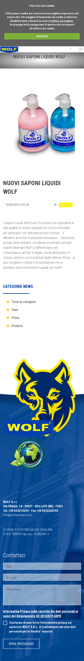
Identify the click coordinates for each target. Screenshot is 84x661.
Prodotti (16, 326)
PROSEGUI (42, 36)
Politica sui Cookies (61, 20)
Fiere (14, 310)
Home (6, 65)
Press (15, 318)
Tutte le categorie (23, 302)
